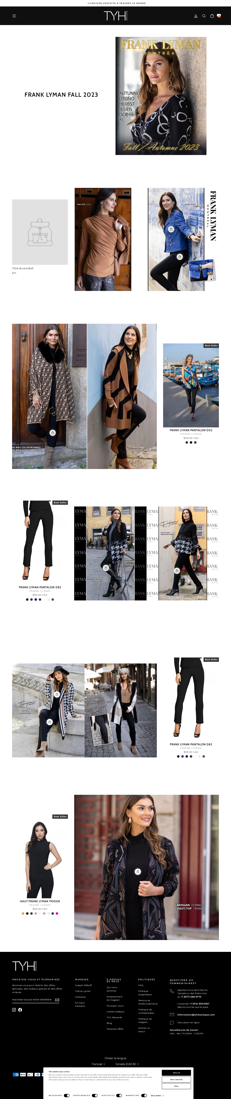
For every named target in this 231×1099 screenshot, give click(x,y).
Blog (109, 1023)
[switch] (95, 1095)
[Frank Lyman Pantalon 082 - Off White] (44, 599)
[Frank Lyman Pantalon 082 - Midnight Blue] (31, 599)
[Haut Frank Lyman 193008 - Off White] (39, 913)
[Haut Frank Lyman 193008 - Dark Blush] (35, 913)
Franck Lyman (83, 991)
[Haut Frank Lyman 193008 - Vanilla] (48, 913)
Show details (156, 1095)
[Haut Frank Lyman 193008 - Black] (27, 913)
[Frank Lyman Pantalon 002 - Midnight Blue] (195, 442)
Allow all (176, 1073)
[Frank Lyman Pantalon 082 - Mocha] (39, 599)
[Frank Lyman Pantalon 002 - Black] (191, 442)
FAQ (140, 985)
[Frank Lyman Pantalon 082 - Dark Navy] (35, 599)
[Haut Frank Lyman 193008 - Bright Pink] (56, 913)
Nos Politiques (20, 1053)
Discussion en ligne (188, 1022)
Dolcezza (80, 997)
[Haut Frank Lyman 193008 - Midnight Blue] (31, 913)
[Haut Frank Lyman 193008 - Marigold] (23, 913)
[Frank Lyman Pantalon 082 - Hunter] (52, 599)
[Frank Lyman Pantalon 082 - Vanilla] (48, 599)
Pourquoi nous (115, 1005)
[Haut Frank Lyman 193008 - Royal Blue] (52, 913)
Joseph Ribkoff (83, 985)
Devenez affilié (115, 1029)
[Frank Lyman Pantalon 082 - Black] (27, 599)
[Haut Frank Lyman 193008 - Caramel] (44, 913)
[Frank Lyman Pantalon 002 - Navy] (186, 442)
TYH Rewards (114, 1017)
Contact (16, 1048)
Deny (176, 1086)
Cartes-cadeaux (115, 1011)
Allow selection (176, 1079)
